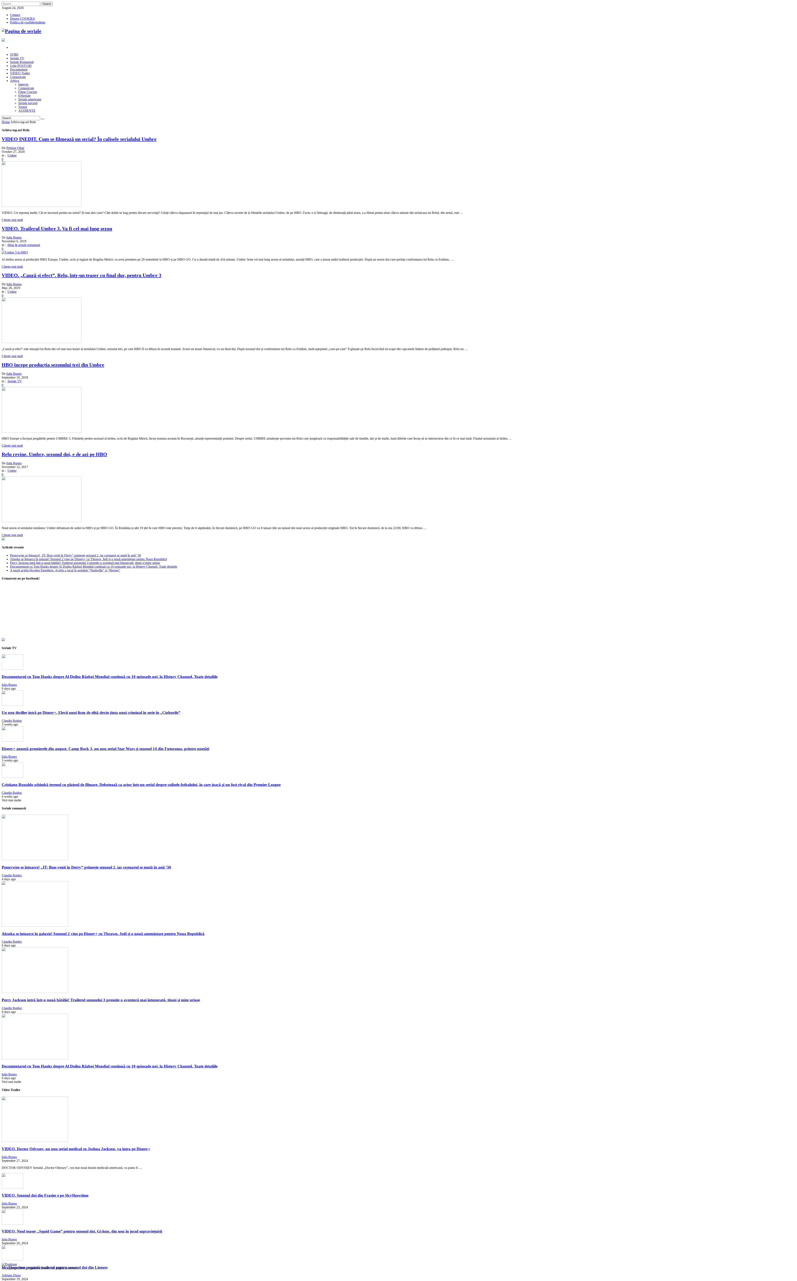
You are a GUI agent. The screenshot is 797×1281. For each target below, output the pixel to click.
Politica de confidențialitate (27, 22)
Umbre (12, 155)
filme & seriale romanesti (23, 245)
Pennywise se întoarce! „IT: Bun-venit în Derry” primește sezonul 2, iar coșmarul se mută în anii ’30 (75, 555)
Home (6, 122)
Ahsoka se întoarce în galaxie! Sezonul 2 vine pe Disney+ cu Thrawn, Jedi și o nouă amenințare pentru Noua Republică (88, 559)
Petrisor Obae (15, 148)
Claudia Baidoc (12, 720)
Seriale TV (14, 381)
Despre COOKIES (22, 18)
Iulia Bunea (14, 237)
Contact (15, 15)
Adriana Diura (11, 1275)
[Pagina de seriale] (21, 31)
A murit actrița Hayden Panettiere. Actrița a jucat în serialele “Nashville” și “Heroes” (65, 570)
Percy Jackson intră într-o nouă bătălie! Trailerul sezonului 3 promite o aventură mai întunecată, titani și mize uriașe (85, 563)
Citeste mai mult (12, 220)
